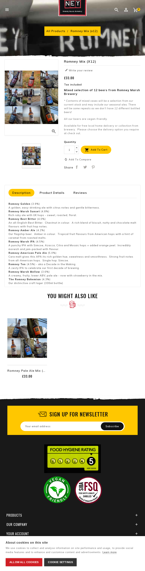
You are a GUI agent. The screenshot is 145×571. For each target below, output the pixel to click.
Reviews (80, 193)
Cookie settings (60, 562)
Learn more (110, 552)
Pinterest (93, 167)
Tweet (85, 167)
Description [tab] (21, 193)
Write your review (79, 70)
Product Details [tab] (52, 193)
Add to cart (96, 150)
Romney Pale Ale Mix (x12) (29, 370)
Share (76, 167)
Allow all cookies (24, 562)
